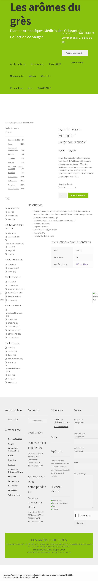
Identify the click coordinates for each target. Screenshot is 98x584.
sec (11, 379)
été (11, 212)
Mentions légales (61, 426)
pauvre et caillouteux (13, 370)
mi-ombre (13, 268)
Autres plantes (13, 189)
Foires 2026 (55, 64)
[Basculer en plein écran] (8, 567)
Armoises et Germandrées (13, 149)
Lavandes (11, 158)
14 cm (85, 264)
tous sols (12, 382)
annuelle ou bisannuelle (14, 314)
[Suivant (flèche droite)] (8, 570)
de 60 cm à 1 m (15, 293)
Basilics (11, 154)
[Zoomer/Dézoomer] (2, 567)
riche (12, 375)
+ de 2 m (12, 300)
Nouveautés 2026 (14, 140)
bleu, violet (14, 237)
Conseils (45, 76)
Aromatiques (12, 177)
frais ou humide (15, 359)
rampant (12, 282)
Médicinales (12, 181)
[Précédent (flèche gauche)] (2, 570)
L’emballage (16, 88)
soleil (12, 264)
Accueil (7, 122)
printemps (13, 208)
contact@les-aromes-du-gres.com (49, 550)
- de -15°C (13, 337)
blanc (12, 233)
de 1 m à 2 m (14, 296)
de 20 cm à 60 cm (16, 289)
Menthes (11, 162)
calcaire (12, 351)
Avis (30, 88)
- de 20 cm (13, 285)
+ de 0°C (12, 319)
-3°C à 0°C (13, 323)
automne (13, 215)
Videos (32, 76)
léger (12, 362)
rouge (11, 250)
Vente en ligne (17, 64)
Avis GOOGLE (44, 88)
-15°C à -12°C (14, 334)
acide (11, 348)
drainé (12, 355)
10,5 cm (79, 264)
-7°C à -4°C (13, 326)
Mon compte (16, 76)
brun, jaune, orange (15, 243)
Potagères (11, 185)
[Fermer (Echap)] (20, 567)
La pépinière (37, 64)
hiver (11, 219)
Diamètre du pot (65, 184)
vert (11, 254)
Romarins (11, 173)
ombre (12, 272)
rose (11, 247)
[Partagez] (14, 567)
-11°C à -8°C (14, 330)
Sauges (14, 122)
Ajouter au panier (78, 195)
